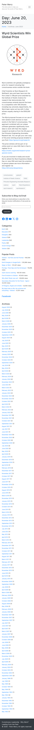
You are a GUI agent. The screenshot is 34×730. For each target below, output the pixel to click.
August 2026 (6, 307)
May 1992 (5, 711)
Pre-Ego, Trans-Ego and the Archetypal (14, 268)
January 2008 (6, 612)
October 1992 (6, 706)
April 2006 (5, 650)
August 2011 (6, 556)
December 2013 (7, 518)
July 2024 (5, 365)
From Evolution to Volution (10, 275)
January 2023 (6, 393)
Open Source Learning (9, 272)
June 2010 (5, 573)
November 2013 (7, 520)
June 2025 (5, 343)
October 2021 (6, 421)
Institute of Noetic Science (12, 178)
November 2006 (7, 637)
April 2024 (5, 371)
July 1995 (5, 681)
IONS (25, 178)
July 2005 (5, 659)
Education (5, 232)
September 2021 (7, 423)
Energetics (5, 234)
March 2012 (5, 540)
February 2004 (6, 664)
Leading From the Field (10, 724)
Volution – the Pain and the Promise (13, 257)
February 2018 (6, 468)
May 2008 (5, 606)
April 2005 (5, 662)
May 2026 (5, 315)
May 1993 (5, 695)
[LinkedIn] (6, 218)
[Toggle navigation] (29, 7)
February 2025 (6, 351)
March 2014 (5, 512)
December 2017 (7, 470)
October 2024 (6, 360)
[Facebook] (3, 218)
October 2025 (6, 332)
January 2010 (6, 578)
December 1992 (7, 700)
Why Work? (24, 722)
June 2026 (5, 313)
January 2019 (6, 457)
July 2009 (5, 587)
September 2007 (7, 620)
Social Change (6, 245)
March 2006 (5, 653)
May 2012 (5, 534)
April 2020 (5, 454)
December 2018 (7, 459)
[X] (13, 218)
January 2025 (6, 354)
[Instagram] (17, 218)
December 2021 (7, 415)
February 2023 (6, 390)
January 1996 (6, 678)
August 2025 (6, 337)
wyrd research (8, 188)
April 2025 (5, 349)
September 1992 (7, 709)
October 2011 (6, 551)
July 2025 (5, 340)
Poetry (4, 243)
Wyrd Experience (24, 185)
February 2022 (6, 410)
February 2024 (6, 376)
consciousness (8, 175)
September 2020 (7, 443)
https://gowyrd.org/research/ (19, 140)
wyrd (13, 185)
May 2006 (5, 648)
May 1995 (5, 684)
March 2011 (5, 559)
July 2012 (5, 529)
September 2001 (7, 675)
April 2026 (5, 318)
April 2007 (5, 628)
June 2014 (5, 509)
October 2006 (6, 639)
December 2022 (7, 396)
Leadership (5, 240)
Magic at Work (6, 265)
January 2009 (6, 598)
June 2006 (5, 645)
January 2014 (6, 515)
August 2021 (6, 426)
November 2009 (7, 581)
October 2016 (6, 487)
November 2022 (7, 398)
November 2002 (7, 673)
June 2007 (5, 626)
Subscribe (7, 211)
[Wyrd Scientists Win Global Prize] (17, 60)
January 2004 (6, 667)
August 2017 (6, 479)
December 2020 (7, 434)
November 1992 (7, 703)
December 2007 (7, 614)
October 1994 (6, 686)
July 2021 (5, 429)
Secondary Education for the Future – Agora (15, 281)
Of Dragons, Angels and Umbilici (12, 285)
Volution (4, 248)
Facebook (6, 296)
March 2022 (5, 407)
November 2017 (7, 473)
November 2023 (7, 382)
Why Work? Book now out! (10, 278)
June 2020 (5, 448)
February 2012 (6, 542)
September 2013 (7, 523)
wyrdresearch (20, 188)
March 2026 (5, 321)
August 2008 (6, 603)
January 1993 (6, 698)
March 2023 (5, 387)
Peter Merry (7, 4)
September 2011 (7, 554)
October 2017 (6, 476)
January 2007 (6, 634)
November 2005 (7, 656)
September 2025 (7, 335)
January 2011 (6, 565)
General (4, 237)
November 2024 (7, 357)
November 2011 (7, 548)
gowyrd (18, 175)
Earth (3, 229)
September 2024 (7, 362)
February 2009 (6, 595)
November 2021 (7, 418)
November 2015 (7, 498)
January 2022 (6, 412)
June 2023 (5, 385)
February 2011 (6, 562)
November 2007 (7, 617)
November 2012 (7, 526)
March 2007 (5, 631)
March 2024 (5, 374)
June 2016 (5, 493)
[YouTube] (10, 218)
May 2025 (5, 346)
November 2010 (7, 570)
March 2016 (5, 495)
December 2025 (7, 326)
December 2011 (7, 545)
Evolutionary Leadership (10, 722)
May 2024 (5, 368)
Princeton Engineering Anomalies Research (17, 181)
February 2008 (6, 609)
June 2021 (5, 432)
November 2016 (7, 484)
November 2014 (7, 504)
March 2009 (5, 592)
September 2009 (7, 584)
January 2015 (6, 501)
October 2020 (6, 440)
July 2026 (5, 310)
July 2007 (5, 623)
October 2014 (6, 506)
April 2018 (5, 465)
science (6, 185)
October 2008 (6, 601)
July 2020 (5, 446)
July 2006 (5, 642)
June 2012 (5, 531)
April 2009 (5, 590)
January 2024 (6, 379)
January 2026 (6, 324)
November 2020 (7, 437)
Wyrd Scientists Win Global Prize (16, 35)
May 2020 (5, 451)
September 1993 (7, 692)
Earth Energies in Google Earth (11, 262)
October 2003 (6, 670)
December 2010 (7, 567)
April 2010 (5, 576)
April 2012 (5, 537)
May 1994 (5, 689)
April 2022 (5, 404)
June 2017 (5, 482)
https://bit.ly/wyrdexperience (12, 168)
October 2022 (6, 401)
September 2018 (7, 462)
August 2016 (6, 490)
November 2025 (7, 329)
